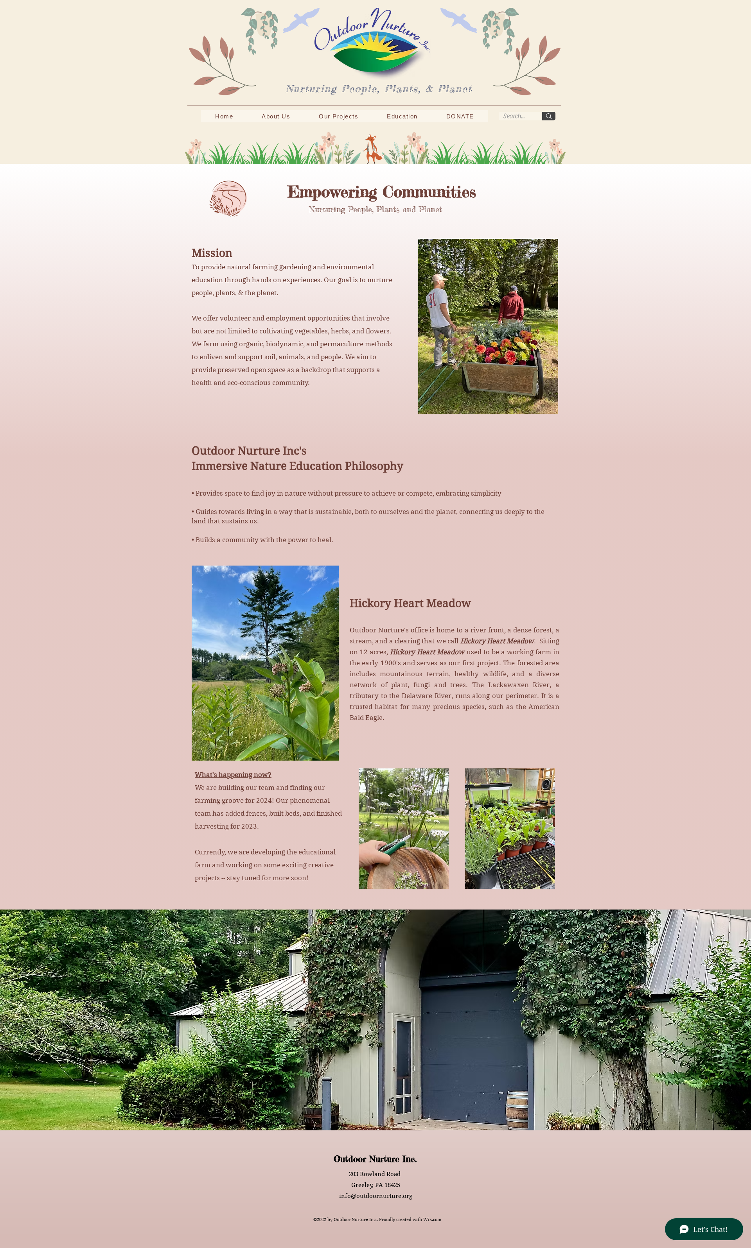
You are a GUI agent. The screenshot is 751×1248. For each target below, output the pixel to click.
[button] (276, 116)
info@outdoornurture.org (375, 1196)
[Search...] (548, 116)
